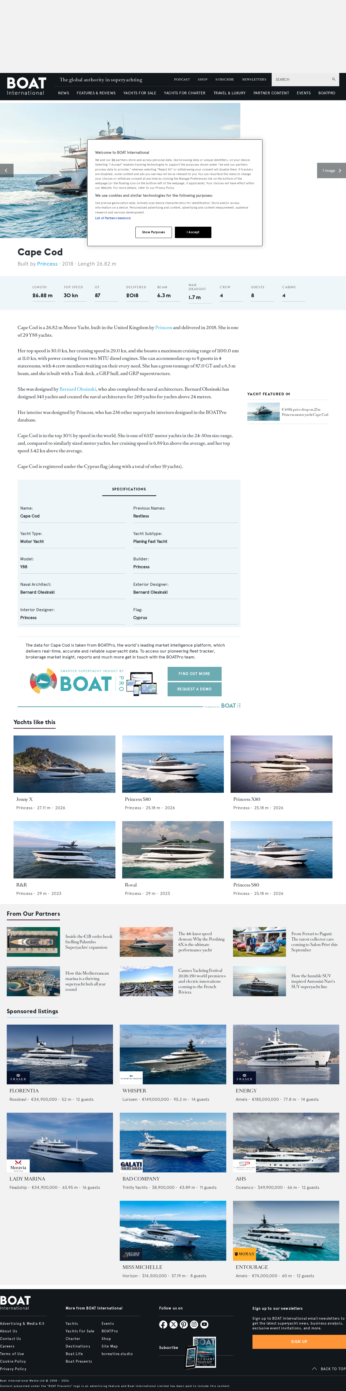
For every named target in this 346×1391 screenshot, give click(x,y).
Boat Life (74, 1354)
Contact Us (10, 1339)
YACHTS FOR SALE (140, 93)
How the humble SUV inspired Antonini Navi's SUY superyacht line (313, 981)
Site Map (110, 1346)
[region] (175, 192)
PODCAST (182, 80)
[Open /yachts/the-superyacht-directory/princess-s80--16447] (281, 849)
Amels (241, 1099)
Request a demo (194, 689)
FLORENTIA (24, 1091)
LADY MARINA (27, 1179)
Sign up (299, 1341)
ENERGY (246, 1091)
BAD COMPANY (141, 1179)
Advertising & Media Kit (22, 1324)
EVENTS (304, 93)
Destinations (78, 1346)
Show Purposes (153, 232)
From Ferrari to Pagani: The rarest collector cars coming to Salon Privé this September (314, 942)
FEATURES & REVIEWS (96, 93)
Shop (106, 1339)
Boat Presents (79, 1361)
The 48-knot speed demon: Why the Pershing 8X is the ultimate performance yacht (201, 942)
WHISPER (134, 1091)
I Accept (193, 232)
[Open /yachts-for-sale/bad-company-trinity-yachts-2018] (173, 1142)
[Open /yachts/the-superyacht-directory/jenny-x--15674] (64, 764)
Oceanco (244, 1187)
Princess (47, 263)
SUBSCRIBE (224, 80)
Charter (73, 1339)
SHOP (202, 80)
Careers (7, 1346)
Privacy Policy (13, 1369)
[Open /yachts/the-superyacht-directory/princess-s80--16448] (173, 764)
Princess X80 (246, 799)
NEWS (63, 93)
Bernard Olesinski (77, 389)
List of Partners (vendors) (113, 218)
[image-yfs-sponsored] (18, 1082)
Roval (131, 885)
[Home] (30, 86)
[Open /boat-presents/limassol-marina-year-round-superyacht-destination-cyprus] (33, 981)
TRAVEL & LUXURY (230, 93)
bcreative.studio (117, 1354)
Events (108, 1324)
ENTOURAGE (252, 1267)
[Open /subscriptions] (195, 1353)
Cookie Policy (13, 1361)
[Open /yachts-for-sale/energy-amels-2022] (286, 1054)
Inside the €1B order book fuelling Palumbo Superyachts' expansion (88, 942)
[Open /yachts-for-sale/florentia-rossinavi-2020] (60, 1054)
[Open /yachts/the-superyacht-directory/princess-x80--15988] (281, 764)
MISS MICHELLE (142, 1267)
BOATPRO (326, 93)
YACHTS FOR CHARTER (185, 93)
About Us (8, 1331)
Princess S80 (138, 799)
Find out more (194, 673)
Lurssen (129, 1099)
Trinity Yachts (135, 1187)
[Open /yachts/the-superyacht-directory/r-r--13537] (64, 849)
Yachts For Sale (80, 1331)
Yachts (72, 1324)
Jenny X (24, 799)
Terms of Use (12, 1354)
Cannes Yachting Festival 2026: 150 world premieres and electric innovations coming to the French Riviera (202, 981)
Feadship (18, 1187)
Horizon (130, 1275)
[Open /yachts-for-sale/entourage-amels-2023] (286, 1230)
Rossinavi (17, 1099)
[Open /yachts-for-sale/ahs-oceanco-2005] (286, 1142)
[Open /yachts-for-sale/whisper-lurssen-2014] (173, 1054)
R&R (21, 885)
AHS (241, 1179)
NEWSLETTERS (254, 80)
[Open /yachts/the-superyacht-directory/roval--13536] (173, 849)
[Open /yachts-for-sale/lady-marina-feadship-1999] (60, 1142)
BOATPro (110, 1331)
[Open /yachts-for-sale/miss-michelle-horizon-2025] (173, 1230)
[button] (7, 170)
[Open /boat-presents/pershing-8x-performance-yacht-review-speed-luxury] (146, 942)
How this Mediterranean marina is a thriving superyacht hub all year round (87, 981)
